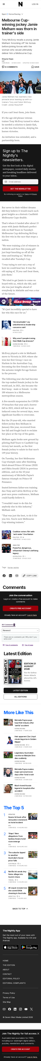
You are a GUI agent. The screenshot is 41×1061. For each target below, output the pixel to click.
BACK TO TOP (19, 909)
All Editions (20, 697)
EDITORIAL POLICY (11, 978)
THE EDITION (9, 965)
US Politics (17, 556)
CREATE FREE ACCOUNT (20, 608)
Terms (27, 194)
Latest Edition (20, 690)
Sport (4, 14)
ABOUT (6, 970)
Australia (12, 863)
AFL (9, 825)
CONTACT (7, 974)
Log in (35, 4)
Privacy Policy (9, 993)
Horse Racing (14, 14)
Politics (16, 330)
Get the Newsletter (20, 189)
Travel (11, 880)
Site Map (7, 1002)
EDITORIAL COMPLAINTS (14, 983)
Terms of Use (9, 997)
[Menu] (4, 4)
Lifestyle (12, 896)
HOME (5, 961)
